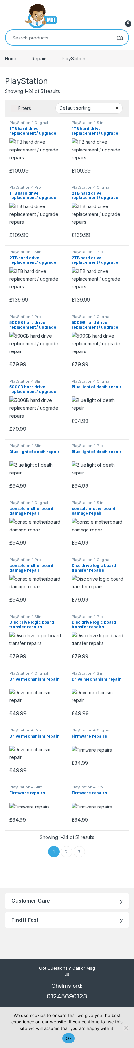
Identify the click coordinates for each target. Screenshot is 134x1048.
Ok (69, 1038)
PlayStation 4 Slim (88, 122)
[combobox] (59, 37)
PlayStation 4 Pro (25, 187)
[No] (126, 1027)
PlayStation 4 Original (28, 122)
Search (120, 37)
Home (11, 58)
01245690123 (67, 996)
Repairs (39, 58)
